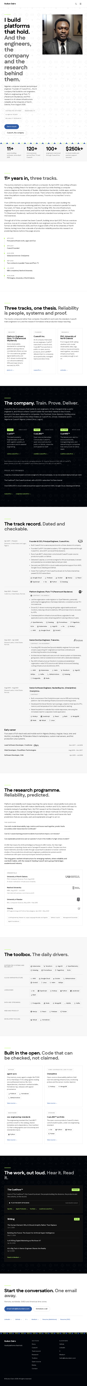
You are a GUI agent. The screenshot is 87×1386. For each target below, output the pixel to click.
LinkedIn (62, 1348)
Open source (36, 1362)
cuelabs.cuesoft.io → (41, 454)
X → (26, 1319)
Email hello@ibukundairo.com (18, 1309)
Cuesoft (34, 1348)
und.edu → (64, 370)
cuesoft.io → (38, 370)
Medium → (35, 1319)
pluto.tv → (10, 370)
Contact (34, 1369)
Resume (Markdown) (50, 1319)
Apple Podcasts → (22, 1209)
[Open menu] (80, 4)
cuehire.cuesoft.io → (67, 454)
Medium (62, 1355)
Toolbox (34, 1358)
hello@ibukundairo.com (67, 1358)
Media (34, 1365)
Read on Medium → (14, 1257)
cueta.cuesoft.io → (13, 454)
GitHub (61, 1344)
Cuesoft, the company (15, 133)
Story (34, 1344)
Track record (36, 1351)
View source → (12, 1103)
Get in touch (11, 126)
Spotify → (10, 1209)
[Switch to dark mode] (76, 4)
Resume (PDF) (65, 1319)
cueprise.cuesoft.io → (23, 494)
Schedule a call (41, 1309)
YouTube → (33, 1209)
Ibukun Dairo (10, 3)
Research (35, 1355)
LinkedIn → (8, 1319)
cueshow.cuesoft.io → (46, 1209)
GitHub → (18, 1319)
